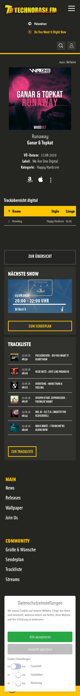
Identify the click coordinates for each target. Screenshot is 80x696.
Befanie (71, 61)
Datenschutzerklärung (48, 626)
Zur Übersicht (40, 256)
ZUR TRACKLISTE (22, 451)
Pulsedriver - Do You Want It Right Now (52, 357)
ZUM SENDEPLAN (40, 325)
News (10, 488)
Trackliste (14, 569)
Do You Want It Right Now (50, 31)
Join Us (12, 517)
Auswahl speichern (40, 649)
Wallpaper (14, 507)
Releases (13, 497)
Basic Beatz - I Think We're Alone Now (49, 428)
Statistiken (37, 674)
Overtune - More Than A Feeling (48, 385)
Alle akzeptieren (40, 637)
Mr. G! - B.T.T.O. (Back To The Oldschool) (50, 413)
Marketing (36, 683)
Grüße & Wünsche (21, 549)
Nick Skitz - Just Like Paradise (52, 371)
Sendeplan (15, 559)
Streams (13, 579)
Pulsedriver (40, 23)
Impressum (26, 626)
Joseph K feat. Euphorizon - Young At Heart (50, 399)
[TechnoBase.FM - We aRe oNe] (30, 15)
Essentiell (36, 666)
